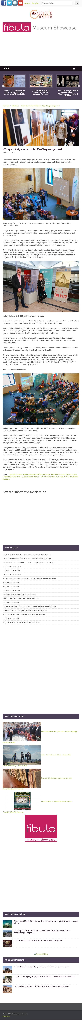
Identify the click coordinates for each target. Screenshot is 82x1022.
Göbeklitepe (27, 477)
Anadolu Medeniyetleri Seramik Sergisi (36, 474)
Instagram (15, 2)
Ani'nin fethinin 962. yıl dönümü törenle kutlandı (19, 594)
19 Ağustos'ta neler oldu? (11, 582)
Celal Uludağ (7, 477)
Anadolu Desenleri (16, 474)
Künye (27, 3)
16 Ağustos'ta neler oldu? (11, 602)
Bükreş (74, 474)
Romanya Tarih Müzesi (40, 477)
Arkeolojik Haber (22, 1014)
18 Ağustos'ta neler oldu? (11, 586)
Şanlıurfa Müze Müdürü (57, 477)
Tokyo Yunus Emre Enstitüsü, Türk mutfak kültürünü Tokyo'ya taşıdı (27, 558)
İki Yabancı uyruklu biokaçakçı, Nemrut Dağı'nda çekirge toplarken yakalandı (29, 578)
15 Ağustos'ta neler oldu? (11, 618)
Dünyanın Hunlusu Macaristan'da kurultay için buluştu (21, 622)
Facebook (3, 2)
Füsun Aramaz (17, 477)
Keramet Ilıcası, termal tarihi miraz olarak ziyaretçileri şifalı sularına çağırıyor (29, 562)
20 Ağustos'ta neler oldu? (12, 574)
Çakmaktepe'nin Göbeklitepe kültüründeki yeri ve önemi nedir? (41, 967)
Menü (6, 68)
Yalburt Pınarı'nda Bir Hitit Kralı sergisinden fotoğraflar (38, 940)
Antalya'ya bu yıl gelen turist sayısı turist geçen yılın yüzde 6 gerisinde (27, 554)
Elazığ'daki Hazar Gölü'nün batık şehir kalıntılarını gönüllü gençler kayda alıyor (46, 922)
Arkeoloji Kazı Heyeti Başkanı (61, 474)
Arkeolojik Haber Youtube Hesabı (20, 2)
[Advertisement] (41, 50)
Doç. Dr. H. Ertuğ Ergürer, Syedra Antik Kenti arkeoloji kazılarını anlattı (44, 976)
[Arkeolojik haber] (41, 13)
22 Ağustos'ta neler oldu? (12, 566)
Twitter (9, 2)
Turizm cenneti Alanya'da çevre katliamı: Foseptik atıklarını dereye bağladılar (29, 606)
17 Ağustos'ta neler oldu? (11, 590)
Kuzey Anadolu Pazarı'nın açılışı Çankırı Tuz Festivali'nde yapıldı (25, 610)
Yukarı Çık (6, 1016)
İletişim (35, 3)
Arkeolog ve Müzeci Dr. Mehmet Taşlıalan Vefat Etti (21, 598)
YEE (67, 477)
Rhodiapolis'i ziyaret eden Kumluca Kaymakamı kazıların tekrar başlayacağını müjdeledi (42, 932)
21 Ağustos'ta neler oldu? (11, 570)
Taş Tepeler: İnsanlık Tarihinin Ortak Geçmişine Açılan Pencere (41, 986)
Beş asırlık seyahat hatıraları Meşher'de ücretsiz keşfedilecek (24, 614)
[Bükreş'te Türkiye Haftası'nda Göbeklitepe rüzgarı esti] (41, 127)
